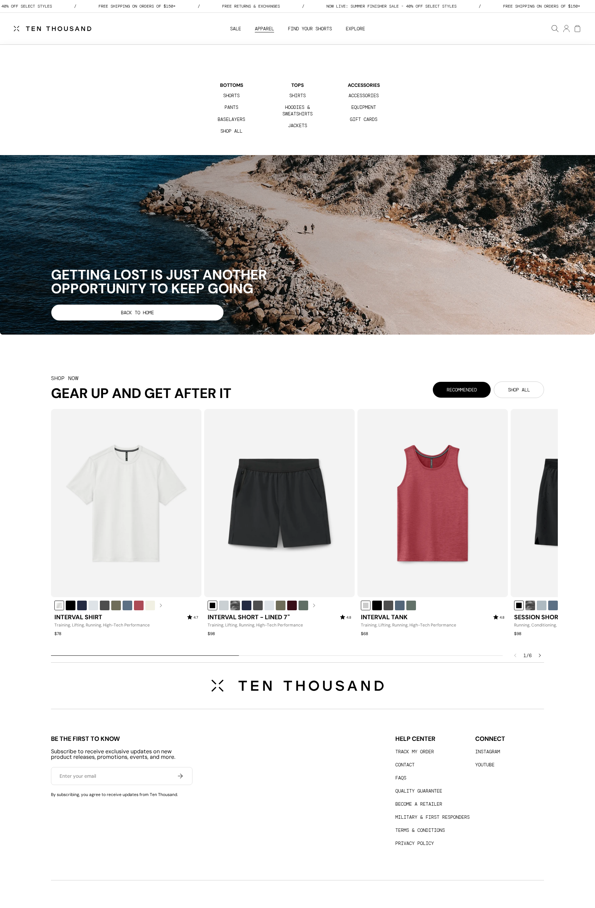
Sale (235, 28)
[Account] (566, 28)
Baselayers (231, 119)
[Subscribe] (180, 776)
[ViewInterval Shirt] (126, 503)
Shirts (297, 95)
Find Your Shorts (310, 28)
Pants (231, 107)
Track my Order (414, 751)
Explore (355, 28)
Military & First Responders (432, 817)
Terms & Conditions (420, 830)
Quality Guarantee (418, 791)
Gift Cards (363, 119)
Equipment (363, 107)
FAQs (400, 778)
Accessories (363, 95)
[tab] (461, 389)
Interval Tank (384, 617)
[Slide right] (540, 655)
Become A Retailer (418, 804)
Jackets (297, 125)
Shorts (231, 95)
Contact (405, 765)
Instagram (487, 751)
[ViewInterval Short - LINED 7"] (279, 503)
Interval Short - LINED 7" (249, 617)
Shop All (231, 131)
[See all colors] (161, 605)
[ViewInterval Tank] (432, 503)
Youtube (484, 765)
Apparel (264, 28)
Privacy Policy (414, 843)
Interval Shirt (78, 617)
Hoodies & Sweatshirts (297, 110)
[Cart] (577, 28)
